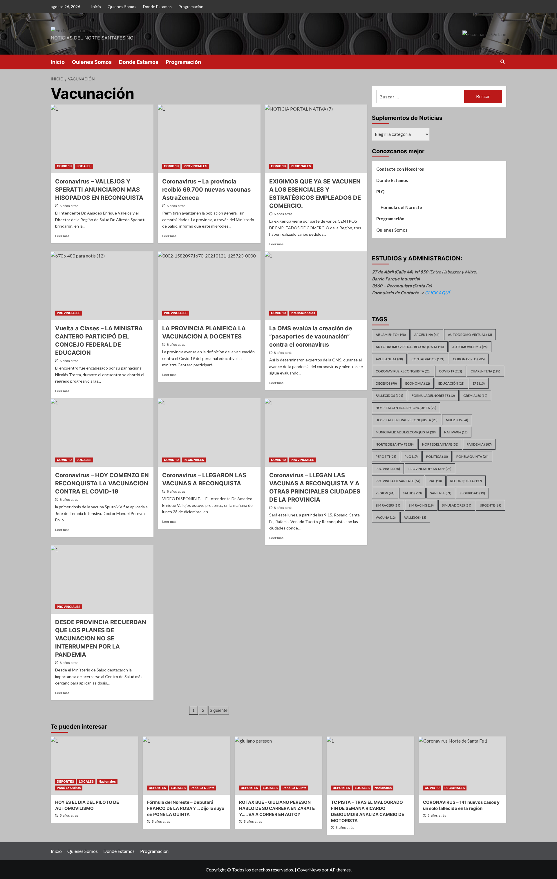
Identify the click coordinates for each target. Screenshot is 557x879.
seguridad (472, 493)
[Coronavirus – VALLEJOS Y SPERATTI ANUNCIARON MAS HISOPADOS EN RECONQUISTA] (102, 139)
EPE (479, 383)
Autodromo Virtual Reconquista (410, 347)
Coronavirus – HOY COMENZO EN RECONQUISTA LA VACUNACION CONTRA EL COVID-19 (102, 483)
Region (385, 493)
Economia (417, 383)
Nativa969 (456, 432)
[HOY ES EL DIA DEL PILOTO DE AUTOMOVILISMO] (94, 765)
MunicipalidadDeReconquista (406, 432)
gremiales (475, 395)
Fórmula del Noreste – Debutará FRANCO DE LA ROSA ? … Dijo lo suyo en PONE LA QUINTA (185, 808)
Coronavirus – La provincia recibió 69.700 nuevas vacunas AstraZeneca (206, 189)
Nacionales (107, 781)
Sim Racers (388, 505)
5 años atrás (69, 206)
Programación (190, 6)
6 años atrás (69, 361)
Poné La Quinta (69, 788)
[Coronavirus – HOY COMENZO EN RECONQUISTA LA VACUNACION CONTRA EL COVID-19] (102, 432)
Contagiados (427, 359)
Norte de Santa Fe (395, 444)
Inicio (96, 6)
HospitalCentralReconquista (406, 408)
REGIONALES (301, 166)
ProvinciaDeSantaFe (429, 469)
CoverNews (309, 869)
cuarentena (485, 371)
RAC (435, 481)
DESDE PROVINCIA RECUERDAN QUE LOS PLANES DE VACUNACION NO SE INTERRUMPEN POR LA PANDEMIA (100, 638)
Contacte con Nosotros (400, 169)
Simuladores (456, 505)
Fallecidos (389, 395)
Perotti (386, 456)
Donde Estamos (157, 6)
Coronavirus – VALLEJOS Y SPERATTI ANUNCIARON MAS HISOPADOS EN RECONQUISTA (99, 189)
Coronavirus (469, 359)
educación (451, 383)
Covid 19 (450, 371)
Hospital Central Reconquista (406, 420)
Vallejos (415, 517)
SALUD (412, 493)
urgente (490, 505)
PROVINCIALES (195, 166)
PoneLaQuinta (472, 456)
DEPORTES (65, 781)
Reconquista (466, 481)
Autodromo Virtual (470, 334)
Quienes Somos (122, 6)
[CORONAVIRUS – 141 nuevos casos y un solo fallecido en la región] (462, 765)
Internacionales (303, 313)
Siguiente (218, 710)
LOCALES (84, 166)
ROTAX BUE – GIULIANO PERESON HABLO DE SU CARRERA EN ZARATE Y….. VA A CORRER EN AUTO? (277, 808)
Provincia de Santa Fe (398, 481)
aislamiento (391, 334)
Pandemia (479, 444)
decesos (386, 383)
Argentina (427, 334)
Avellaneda (389, 359)
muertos (457, 420)
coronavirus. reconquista (403, 371)
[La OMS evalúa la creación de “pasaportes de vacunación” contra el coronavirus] (316, 285)
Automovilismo (470, 347)
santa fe (440, 493)
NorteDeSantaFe (440, 444)
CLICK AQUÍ (437, 292)
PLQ (380, 191)
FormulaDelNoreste (433, 395)
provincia (388, 469)
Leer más (62, 236)
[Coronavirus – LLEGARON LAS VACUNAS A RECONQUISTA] (209, 432)
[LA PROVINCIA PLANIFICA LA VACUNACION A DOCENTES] (209, 285)
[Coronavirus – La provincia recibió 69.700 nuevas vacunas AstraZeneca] (209, 139)
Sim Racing (421, 505)
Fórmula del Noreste (401, 207)
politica (437, 456)
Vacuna (386, 517)
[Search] (502, 62)
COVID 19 (64, 166)
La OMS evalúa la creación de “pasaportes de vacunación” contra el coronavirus (310, 336)
